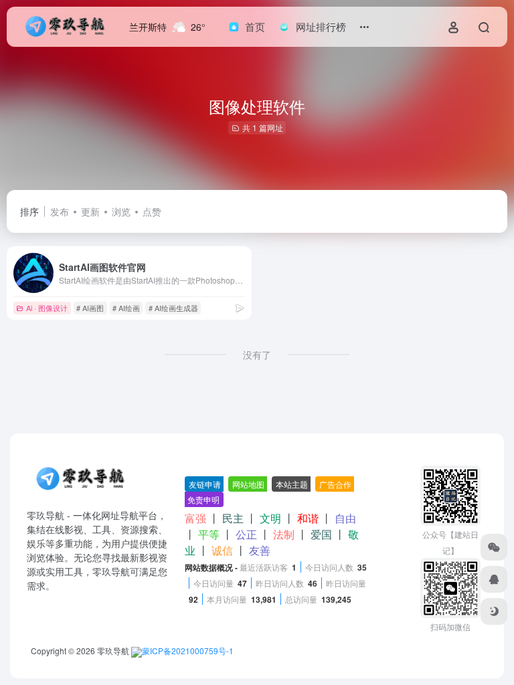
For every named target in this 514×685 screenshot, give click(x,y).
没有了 (257, 354)
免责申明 (203, 499)
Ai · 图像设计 (47, 307)
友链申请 (205, 484)
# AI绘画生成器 (173, 307)
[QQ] (494, 579)
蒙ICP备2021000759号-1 (188, 650)
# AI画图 (90, 307)
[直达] (239, 307)
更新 (90, 211)
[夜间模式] (494, 611)
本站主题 (292, 484)
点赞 (152, 211)
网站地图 (248, 484)
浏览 (121, 211)
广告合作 (335, 484)
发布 (59, 211)
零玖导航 (113, 650)
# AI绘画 (126, 307)
